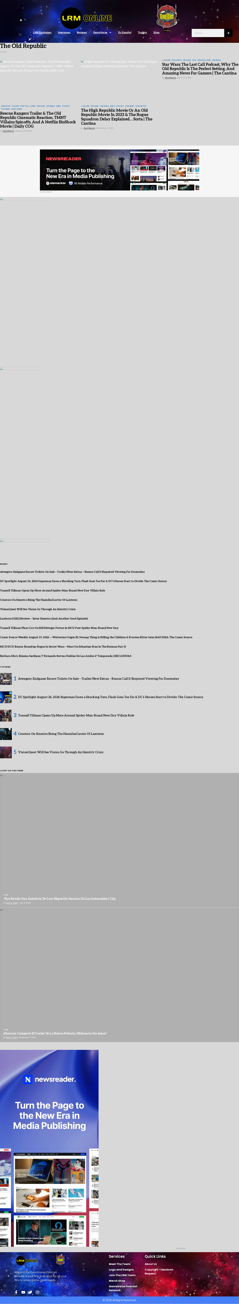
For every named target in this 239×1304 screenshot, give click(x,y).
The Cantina (140, 106)
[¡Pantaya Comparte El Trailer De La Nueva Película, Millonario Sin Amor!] (119, 975)
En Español (124, 32)
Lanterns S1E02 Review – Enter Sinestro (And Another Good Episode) (44, 618)
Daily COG (24, 106)
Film (194, 60)
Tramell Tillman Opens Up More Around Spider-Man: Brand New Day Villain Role (52, 590)
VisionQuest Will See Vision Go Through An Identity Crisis (38, 609)
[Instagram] (37, 1292)
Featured (41, 106)
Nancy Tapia (12, 903)
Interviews (64, 32)
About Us (151, 1264)
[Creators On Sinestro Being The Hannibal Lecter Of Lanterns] (6, 734)
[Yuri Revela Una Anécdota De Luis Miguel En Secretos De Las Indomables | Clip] (119, 840)
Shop (156, 32)
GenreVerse (100, 32)
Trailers (142, 32)
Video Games (16, 109)
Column (15, 106)
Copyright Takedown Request (159, 1271)
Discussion (177, 60)
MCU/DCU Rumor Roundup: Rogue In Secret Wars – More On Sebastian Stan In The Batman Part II (63, 646)
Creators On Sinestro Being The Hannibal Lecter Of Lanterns (38, 600)
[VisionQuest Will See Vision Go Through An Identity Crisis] (6, 752)
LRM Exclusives (42, 32)
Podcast (66, 106)
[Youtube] (23, 1292)
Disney (32, 106)
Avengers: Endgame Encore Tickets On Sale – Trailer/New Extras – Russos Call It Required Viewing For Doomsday (72, 572)
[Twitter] (30, 1292)
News (58, 106)
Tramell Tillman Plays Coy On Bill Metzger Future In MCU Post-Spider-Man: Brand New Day (59, 628)
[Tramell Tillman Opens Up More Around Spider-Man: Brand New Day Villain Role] (6, 716)
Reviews (82, 32)
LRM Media (50, 106)
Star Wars (5, 109)
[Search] (228, 33)
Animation (6, 106)
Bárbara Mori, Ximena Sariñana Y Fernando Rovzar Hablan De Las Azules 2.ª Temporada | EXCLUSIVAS (65, 656)
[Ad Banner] (119, 169)
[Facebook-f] (16, 1292)
